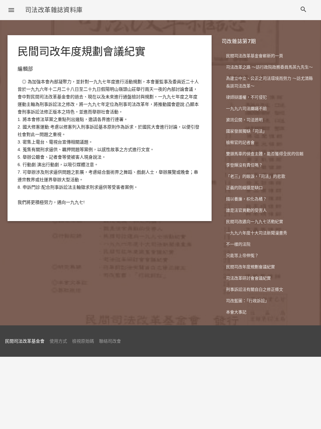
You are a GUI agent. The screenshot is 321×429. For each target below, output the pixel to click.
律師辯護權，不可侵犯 (246, 97)
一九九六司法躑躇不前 (246, 108)
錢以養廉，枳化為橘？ (246, 199)
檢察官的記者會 (240, 142)
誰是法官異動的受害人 (246, 210)
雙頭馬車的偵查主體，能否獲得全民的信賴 (264, 153)
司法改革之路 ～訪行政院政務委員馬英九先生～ (269, 67)
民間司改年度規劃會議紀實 (250, 266)
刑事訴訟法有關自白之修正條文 (254, 289)
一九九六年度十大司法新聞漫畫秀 (256, 233)
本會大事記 (236, 312)
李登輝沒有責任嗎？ (244, 165)
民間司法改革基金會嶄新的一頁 (254, 55)
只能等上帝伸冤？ (242, 255)
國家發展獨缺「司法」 (246, 131)
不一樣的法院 (238, 244)
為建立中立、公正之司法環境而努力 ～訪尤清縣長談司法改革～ (269, 82)
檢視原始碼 (83, 341)
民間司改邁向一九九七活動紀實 (254, 221)
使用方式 (58, 341)
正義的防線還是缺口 (244, 187)
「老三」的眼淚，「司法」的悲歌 (255, 176)
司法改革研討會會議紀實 (248, 278)
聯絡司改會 (110, 341)
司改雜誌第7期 (239, 41)
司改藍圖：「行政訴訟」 (247, 300)
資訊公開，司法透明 (244, 119)
